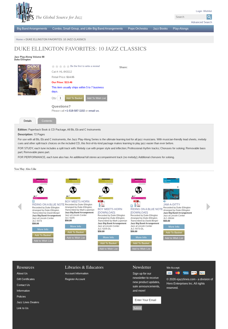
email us (94, 110)
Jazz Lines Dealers (28, 302)
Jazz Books (160, 28)
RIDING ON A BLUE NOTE (48, 204)
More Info (42, 229)
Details (28, 120)
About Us (22, 273)
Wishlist (207, 11)
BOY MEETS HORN (77, 201)
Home (19, 39)
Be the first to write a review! (85, 66)
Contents (47, 120)
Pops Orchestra (138, 28)
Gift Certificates (26, 279)
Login (199, 11)
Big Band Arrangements (32, 28)
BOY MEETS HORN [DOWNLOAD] (110, 211)
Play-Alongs (180, 28)
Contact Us (23, 284)
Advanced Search (201, 22)
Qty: (54, 98)
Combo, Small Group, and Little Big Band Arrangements (87, 28)
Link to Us (22, 308)
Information (23, 290)
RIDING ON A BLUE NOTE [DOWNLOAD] (147, 211)
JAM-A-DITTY (171, 204)
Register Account (75, 279)
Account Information (76, 273)
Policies (21, 296)
